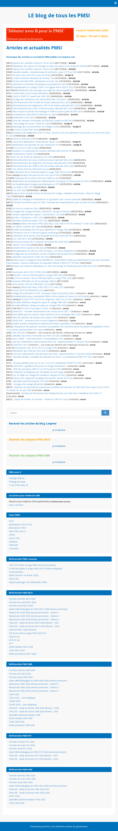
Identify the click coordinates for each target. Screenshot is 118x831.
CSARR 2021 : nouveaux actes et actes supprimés (35, 320)
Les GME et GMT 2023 (23, 187)
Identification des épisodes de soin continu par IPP (35, 144)
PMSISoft (13, 545)
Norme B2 (14, 578)
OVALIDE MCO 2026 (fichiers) (22, 629)
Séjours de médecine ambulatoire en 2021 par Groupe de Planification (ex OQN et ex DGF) (55, 266)
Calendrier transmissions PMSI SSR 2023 (31, 257)
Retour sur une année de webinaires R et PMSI (31, 157)
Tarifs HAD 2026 (16, 803)
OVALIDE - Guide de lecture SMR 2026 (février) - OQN (34, 708)
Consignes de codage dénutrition (28, 384)
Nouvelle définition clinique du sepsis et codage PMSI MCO (40, 302)
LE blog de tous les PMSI (59, 15)
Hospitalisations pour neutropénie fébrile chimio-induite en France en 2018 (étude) (51, 296)
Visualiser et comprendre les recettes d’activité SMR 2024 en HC (42, 150)
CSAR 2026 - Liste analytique (22, 697)
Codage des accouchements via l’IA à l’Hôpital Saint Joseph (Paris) (43, 253)
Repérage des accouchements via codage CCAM (35, 126)
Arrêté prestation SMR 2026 (22, 725)
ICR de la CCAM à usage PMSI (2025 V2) (27, 633)
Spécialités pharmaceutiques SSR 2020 (31, 381)
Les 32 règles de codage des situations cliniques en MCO (39, 375)
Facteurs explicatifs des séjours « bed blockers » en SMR (38, 214)
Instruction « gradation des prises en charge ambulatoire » (40, 366)
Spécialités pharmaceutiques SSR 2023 (30, 220)
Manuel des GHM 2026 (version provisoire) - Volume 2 (34, 616)
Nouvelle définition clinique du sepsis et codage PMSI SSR (38, 305)
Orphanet (13, 541)
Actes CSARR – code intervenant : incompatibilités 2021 (37, 338)
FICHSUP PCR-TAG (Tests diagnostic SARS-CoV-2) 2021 (47, 299)
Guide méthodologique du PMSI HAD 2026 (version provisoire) (38, 785)
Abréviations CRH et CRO (20, 524)
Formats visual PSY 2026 (20, 748)
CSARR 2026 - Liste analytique (23, 704)
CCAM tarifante (16, 572)
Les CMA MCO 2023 (22, 238)
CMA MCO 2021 (20, 344)
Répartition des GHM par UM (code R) (30, 350)
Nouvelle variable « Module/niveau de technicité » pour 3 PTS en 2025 (45, 72)
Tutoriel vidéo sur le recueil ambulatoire (30, 93)
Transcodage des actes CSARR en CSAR (31, 123)
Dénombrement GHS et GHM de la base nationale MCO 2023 (41, 102)
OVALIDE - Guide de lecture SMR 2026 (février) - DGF (33, 711)
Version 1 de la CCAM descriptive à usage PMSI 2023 (38, 275)
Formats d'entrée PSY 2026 (21, 741)
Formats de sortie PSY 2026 (22, 745)
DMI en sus (14, 636)
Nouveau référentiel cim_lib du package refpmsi (34, 281)
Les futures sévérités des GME (26, 226)
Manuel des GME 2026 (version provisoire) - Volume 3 (34, 690)
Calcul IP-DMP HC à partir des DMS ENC (31, 96)
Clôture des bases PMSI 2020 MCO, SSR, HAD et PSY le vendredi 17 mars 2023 (57, 223)
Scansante (14, 548)
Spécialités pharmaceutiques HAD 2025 (27, 799)
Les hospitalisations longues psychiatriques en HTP (35, 184)
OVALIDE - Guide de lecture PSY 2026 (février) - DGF (33, 755)
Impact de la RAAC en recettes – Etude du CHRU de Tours (41, 399)
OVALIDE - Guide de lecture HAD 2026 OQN (29, 792)
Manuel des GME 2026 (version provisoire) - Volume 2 (34, 687)
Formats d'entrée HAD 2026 (22, 775)
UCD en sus (14, 640)
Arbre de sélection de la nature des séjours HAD (35, 317)
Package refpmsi (16, 478)
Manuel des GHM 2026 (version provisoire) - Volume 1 (34, 612)
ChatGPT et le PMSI (21, 244)
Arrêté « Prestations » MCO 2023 (28, 217)
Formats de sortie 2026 (20, 673)
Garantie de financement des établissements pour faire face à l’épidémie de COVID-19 (61, 393)
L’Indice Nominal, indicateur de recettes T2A (33, 78)
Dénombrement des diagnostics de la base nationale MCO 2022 (43, 163)
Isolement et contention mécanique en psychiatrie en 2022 (39, 84)
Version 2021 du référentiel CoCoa (28, 290)
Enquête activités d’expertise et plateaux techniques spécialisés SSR (43, 323)
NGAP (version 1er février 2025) (23, 575)
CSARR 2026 (14, 701)
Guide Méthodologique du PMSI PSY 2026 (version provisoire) (37, 752)
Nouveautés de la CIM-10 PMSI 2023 (29, 272)
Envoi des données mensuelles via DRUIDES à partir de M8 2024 (43, 120)
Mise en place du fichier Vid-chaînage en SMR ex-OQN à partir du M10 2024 (48, 111)
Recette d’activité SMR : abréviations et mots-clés (35, 81)
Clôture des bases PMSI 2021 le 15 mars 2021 (42, 287)
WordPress (60, 826)
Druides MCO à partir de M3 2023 (28, 247)
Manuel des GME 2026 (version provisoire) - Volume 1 (34, 684)
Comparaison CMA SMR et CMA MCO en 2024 (34, 114)
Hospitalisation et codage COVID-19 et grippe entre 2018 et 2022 (43, 87)
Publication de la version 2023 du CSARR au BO (37, 178)
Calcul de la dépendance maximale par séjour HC (35, 141)
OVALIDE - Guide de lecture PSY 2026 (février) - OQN (33, 759)
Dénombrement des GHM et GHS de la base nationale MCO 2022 (43, 166)
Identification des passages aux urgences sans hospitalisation (46, 90)
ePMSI (12, 534)
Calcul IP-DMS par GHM (24, 138)
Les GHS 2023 (19, 190)
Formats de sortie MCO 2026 (22, 602)
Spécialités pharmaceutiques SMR (24, 715)
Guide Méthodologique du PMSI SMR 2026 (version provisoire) (38, 680)
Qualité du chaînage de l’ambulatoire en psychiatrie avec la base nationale (46, 199)
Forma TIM (14, 538)
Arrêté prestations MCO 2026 (22, 653)
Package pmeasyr (17, 481)
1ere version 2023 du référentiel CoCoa (30, 169)
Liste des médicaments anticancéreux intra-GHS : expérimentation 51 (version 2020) (51, 341)
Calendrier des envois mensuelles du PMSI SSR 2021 (36, 335)
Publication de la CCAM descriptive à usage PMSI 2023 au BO (42, 172)
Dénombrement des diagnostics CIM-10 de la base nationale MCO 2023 (46, 105)
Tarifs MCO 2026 (17, 650)
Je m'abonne (59, 430)
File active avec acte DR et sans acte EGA (31, 75)
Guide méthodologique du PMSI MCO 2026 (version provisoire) (38, 609)
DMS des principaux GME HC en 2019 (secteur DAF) (37, 369)
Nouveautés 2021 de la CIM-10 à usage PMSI (36, 347)
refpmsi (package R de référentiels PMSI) (28, 582)
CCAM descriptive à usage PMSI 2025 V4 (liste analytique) (35, 568)
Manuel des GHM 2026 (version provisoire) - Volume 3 (34, 619)
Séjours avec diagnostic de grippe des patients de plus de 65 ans (43, 378)
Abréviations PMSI (17, 527)
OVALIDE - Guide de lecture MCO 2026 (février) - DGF (34, 622)
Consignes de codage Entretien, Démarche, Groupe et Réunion (41, 211)
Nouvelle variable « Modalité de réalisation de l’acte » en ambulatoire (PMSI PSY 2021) (53, 356)
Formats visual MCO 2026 (21, 605)
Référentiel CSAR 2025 (23, 117)
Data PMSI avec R (17, 531)
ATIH (11, 521)
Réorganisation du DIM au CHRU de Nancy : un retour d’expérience (44, 250)
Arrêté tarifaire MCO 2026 (21, 646)
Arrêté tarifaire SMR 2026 (21, 718)
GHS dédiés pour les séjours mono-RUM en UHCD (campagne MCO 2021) (47, 314)
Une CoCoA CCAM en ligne (26, 147)
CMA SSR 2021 (19, 332)
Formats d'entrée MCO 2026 (22, 598)
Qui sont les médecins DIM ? (25, 208)
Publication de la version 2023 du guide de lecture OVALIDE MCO (43, 235)
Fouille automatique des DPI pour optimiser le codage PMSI (41, 229)
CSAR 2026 (14, 694)
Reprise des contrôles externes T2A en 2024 (33, 63)
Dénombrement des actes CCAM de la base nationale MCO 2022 (43, 160)
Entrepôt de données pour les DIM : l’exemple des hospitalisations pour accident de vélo (54, 202)
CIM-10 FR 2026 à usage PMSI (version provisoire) (32, 565)
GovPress (46, 826)
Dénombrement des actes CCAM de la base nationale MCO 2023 (43, 108)
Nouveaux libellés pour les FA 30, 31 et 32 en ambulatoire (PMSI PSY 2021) (48, 363)
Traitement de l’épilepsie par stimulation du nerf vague (38, 372)
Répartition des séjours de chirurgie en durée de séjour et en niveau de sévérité (50, 66)
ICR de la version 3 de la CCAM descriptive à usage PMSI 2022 (43, 278)
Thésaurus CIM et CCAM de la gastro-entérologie (36, 232)
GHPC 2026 (14, 796)
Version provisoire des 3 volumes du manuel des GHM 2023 (40, 241)
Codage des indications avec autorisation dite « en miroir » (40, 99)
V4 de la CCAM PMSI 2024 (26, 129)
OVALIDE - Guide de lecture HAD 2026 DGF (29, 789)
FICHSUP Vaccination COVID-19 (36, 308)
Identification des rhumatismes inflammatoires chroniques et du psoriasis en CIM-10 (51, 181)
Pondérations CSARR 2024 (25, 153)
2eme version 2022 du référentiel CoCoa (31, 284)
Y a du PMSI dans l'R (18, 485)
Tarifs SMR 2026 (16, 721)
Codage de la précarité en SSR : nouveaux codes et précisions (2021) (44, 293)
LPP (11, 643)
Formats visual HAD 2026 (21, 782)
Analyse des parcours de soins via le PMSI (40, 175)
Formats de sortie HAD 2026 (22, 778)
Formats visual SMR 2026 (21, 677)
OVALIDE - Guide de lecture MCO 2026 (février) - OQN (34, 626)
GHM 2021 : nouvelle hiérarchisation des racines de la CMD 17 (42, 311)
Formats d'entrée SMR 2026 (22, 670)
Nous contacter (16, 505)
